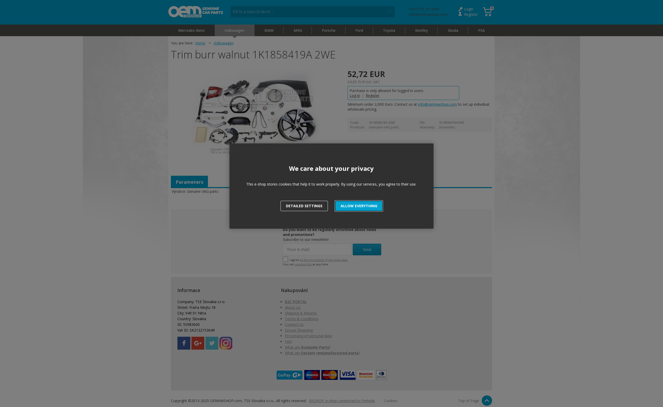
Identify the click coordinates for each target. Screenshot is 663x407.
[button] (359, 206)
